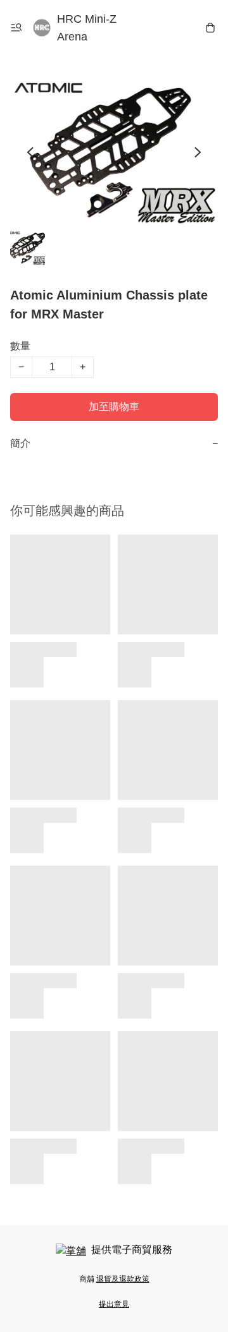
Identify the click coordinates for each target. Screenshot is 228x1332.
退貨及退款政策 (122, 1278)
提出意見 (114, 1304)
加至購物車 (114, 406)
